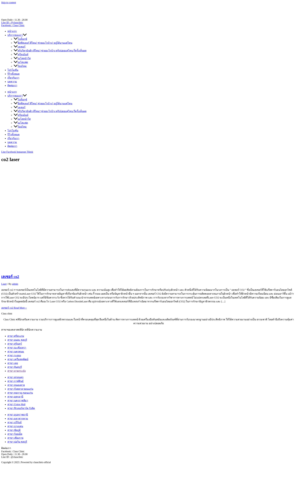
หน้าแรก (12, 31)
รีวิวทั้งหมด (13, 74)
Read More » (14, 308)
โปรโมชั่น (12, 70)
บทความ (12, 81)
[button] (25, 35)
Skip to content (8, 2)
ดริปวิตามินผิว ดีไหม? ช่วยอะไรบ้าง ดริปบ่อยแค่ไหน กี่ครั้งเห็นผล (52, 50)
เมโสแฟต (23, 62)
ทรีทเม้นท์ (23, 54)
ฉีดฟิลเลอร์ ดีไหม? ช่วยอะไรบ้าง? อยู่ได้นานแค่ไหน (45, 43)
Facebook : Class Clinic (12, 25)
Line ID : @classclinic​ (12, 22)
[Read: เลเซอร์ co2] (80, 269)
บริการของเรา (15, 35)
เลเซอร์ (21, 46)
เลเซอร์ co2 (10, 277)
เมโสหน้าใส (24, 58)
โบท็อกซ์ (22, 39)
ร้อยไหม (22, 66)
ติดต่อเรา (12, 85)
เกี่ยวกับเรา (13, 77)
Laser (4, 284)
